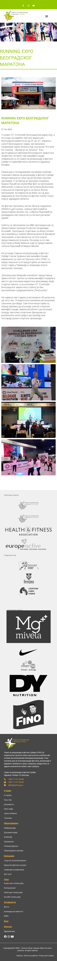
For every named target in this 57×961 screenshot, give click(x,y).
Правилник (9, 842)
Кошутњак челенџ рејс (13, 883)
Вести (6, 907)
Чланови (8, 818)
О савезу (8, 795)
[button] (46, 16)
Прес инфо (8, 809)
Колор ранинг (10, 888)
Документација (10, 832)
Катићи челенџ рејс (12, 897)
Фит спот (8, 874)
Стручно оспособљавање (15, 860)
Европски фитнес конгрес (15, 865)
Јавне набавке (10, 813)
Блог (6, 921)
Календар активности (13, 911)
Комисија (8, 837)
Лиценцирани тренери (13, 851)
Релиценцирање (11, 846)
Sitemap (20, 956)
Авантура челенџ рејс (13, 892)
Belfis (6, 916)
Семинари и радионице (14, 870)
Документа (9, 804)
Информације (10, 828)
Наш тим (8, 800)
